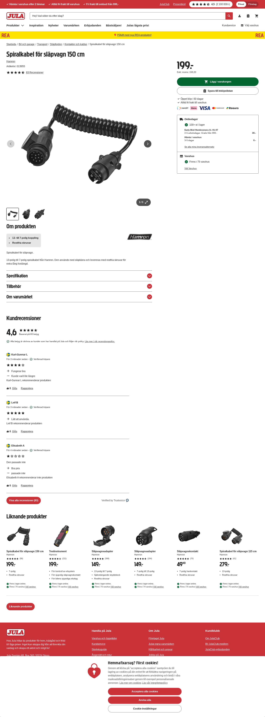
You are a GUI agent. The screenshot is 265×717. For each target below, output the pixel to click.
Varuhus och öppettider (104, 638)
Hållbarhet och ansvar (161, 649)
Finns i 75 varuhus (23, 587)
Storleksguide (99, 649)
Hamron (10, 61)
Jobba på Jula (156, 655)
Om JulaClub (212, 638)
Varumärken (71, 25)
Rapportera (27, 388)
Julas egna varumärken (161, 644)
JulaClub (164, 4)
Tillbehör (13, 286)
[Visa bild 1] (12, 214)
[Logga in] (239, 16)
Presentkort (179, 4)
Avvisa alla (145, 700)
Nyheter (53, 25)
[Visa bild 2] (26, 214)
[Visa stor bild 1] (79, 144)
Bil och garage (27, 44)
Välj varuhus (252, 25)
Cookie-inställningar (145, 708)
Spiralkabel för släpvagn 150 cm (107, 44)
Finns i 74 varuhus (150, 587)
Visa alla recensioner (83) (23, 500)
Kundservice (229, 25)
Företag (252, 4)
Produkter (12, 25)
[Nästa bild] (147, 144)
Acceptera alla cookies (145, 691)
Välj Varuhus (190, 168)
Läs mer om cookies (130, 683)
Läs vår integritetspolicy (155, 683)
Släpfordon (56, 44)
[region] (132, 686)
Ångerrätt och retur (102, 655)
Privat (241, 4)
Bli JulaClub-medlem (216, 644)
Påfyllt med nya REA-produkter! (134, 35)
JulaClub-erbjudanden (217, 649)
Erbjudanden (92, 25)
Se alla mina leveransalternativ (199, 147)
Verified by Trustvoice (113, 500)
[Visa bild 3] (39, 214)
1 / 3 (141, 202)
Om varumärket (19, 297)
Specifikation (17, 276)
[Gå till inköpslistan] (248, 16)
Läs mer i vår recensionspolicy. (100, 341)
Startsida (11, 44)
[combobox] (131, 16)
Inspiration (36, 25)
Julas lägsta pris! (138, 25)
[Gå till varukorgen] (256, 16)
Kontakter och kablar (76, 44)
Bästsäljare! (114, 25)
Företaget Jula (156, 638)
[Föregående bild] (10, 144)
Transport (42, 44)
